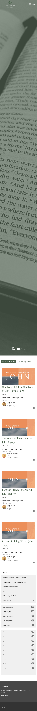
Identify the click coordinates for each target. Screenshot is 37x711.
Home (3, 708)
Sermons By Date (8, 361)
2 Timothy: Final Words (11, 596)
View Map (4, 695)
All (3, 673)
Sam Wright (18, 611)
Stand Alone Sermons (10, 587)
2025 (18, 636)
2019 (18, 663)
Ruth (4, 591)
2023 (18, 645)
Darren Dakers (18, 607)
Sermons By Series (24, 361)
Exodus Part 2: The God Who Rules (15, 582)
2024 (18, 641)
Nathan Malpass (18, 616)
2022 (18, 650)
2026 (18, 632)
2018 (18, 668)
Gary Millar (18, 625)
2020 (18, 659)
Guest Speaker (18, 621)
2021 (18, 654)
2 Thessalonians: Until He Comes (14, 578)
